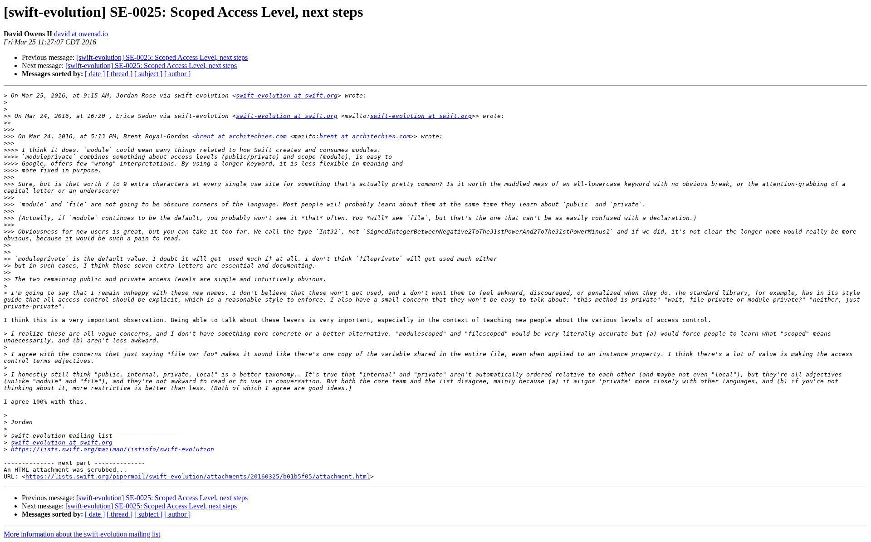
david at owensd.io (81, 34)
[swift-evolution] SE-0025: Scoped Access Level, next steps (162, 57)
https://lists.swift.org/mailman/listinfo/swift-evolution (112, 449)
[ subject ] (148, 74)
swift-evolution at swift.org (287, 95)
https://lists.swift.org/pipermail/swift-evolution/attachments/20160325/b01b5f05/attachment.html (197, 476)
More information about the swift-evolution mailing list (82, 534)
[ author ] (177, 74)
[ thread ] (119, 74)
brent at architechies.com (241, 136)
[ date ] (95, 74)
